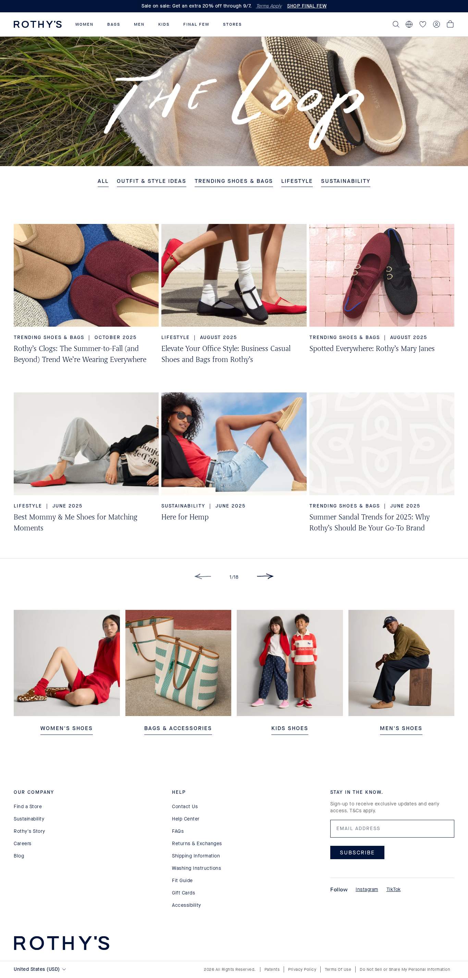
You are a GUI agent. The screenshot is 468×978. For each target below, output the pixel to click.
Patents (272, 969)
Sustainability (29, 819)
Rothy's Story (29, 831)
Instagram (367, 889)
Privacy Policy (302, 969)
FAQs (178, 831)
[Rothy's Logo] (38, 24)
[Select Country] (409, 24)
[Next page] (265, 577)
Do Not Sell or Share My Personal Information (405, 969)
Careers (23, 843)
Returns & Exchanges (197, 843)
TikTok (393, 889)
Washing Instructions (196, 868)
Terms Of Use (338, 969)
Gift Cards (183, 893)
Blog (19, 856)
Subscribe (357, 852)
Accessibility (186, 905)
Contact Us (185, 806)
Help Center (186, 819)
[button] (84, 24)
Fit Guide (182, 880)
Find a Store (28, 806)
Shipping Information (196, 856)
